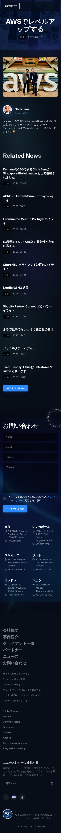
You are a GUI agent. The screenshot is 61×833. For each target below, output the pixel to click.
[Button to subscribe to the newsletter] (51, 783)
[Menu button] (55, 6)
